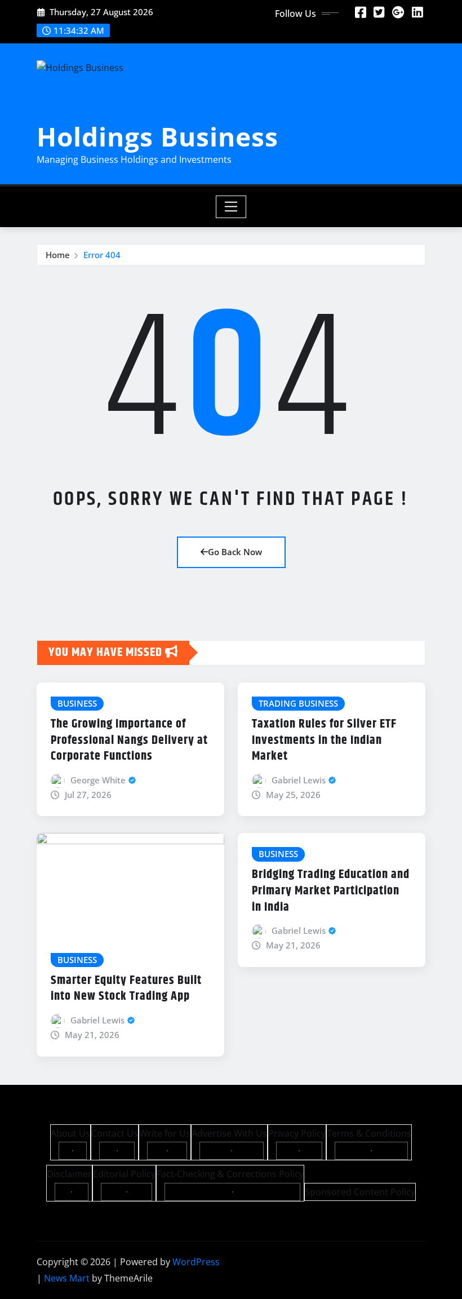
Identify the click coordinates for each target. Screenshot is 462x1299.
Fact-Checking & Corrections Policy (230, 1174)
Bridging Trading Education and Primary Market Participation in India (331, 890)
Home (58, 254)
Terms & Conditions (369, 1133)
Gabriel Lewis (299, 780)
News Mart (67, 1278)
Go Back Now (235, 551)
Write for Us (164, 1133)
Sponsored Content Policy (360, 1192)
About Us (70, 1133)
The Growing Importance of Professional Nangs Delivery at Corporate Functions (129, 740)
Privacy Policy (297, 1133)
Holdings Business (157, 136)
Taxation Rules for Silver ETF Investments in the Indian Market (324, 740)
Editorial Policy (124, 1174)
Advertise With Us (229, 1133)
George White (98, 780)
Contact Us (114, 1133)
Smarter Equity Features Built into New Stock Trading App (126, 989)
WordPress (196, 1262)
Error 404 (102, 254)
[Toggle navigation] (231, 207)
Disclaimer (69, 1174)
